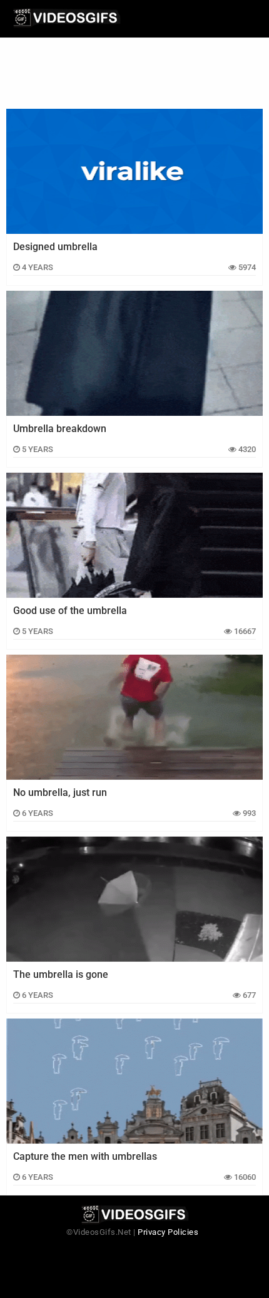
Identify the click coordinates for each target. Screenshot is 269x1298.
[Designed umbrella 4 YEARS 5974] (134, 171)
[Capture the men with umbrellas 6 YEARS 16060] (134, 1081)
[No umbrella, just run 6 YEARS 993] (134, 717)
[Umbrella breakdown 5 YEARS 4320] (134, 353)
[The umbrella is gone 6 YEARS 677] (134, 899)
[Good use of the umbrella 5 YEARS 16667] (134, 535)
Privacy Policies (168, 1232)
